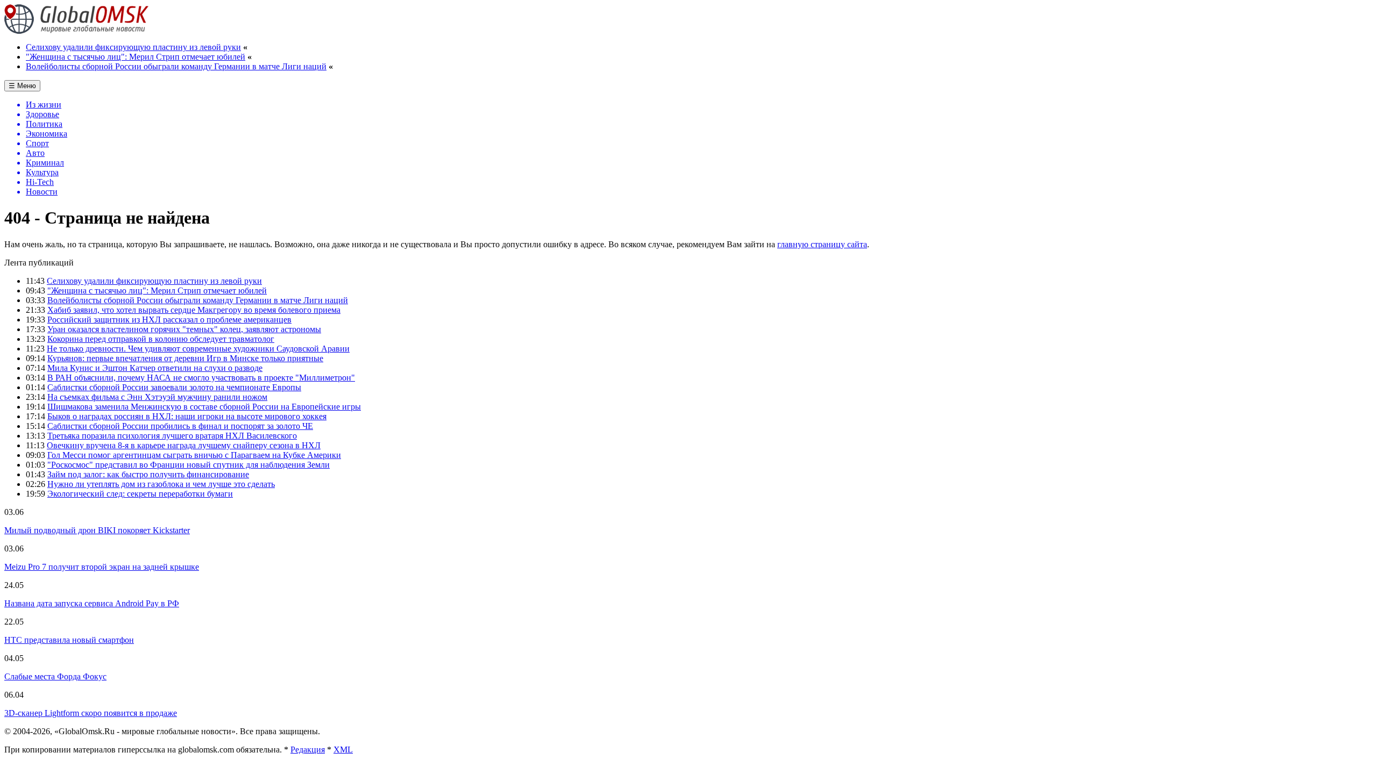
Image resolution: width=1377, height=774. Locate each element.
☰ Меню (22, 86)
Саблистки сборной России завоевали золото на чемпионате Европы (174, 387)
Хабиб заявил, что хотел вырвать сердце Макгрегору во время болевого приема (193, 309)
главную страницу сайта (822, 244)
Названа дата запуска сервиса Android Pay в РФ (91, 603)
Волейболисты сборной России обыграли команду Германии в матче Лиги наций (176, 66)
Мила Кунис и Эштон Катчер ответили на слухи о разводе (154, 367)
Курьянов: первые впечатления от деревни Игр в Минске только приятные (185, 358)
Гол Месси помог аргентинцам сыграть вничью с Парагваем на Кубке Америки (194, 455)
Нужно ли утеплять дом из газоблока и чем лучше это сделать (161, 484)
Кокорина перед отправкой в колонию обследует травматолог (160, 338)
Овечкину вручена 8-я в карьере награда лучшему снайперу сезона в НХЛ (184, 445)
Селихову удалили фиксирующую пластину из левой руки (133, 47)
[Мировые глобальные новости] (76, 30)
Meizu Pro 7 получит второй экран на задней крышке (101, 566)
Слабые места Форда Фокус (55, 676)
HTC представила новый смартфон (69, 639)
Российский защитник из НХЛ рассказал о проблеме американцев (169, 319)
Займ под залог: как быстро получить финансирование (148, 474)
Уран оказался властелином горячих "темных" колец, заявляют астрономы (184, 329)
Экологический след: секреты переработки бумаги (140, 493)
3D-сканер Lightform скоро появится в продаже (90, 713)
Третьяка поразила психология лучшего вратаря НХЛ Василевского (172, 435)
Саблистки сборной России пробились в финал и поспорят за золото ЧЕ (180, 426)
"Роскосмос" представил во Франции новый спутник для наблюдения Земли (188, 464)
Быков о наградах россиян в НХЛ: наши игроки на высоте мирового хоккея (186, 416)
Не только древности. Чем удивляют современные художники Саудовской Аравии (198, 348)
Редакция (307, 749)
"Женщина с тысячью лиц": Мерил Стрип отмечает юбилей (135, 56)
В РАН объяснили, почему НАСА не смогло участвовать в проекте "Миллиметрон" (201, 377)
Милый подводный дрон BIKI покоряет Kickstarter (97, 530)
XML (343, 749)
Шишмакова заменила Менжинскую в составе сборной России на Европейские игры (204, 406)
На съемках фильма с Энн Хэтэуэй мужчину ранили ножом (157, 397)
